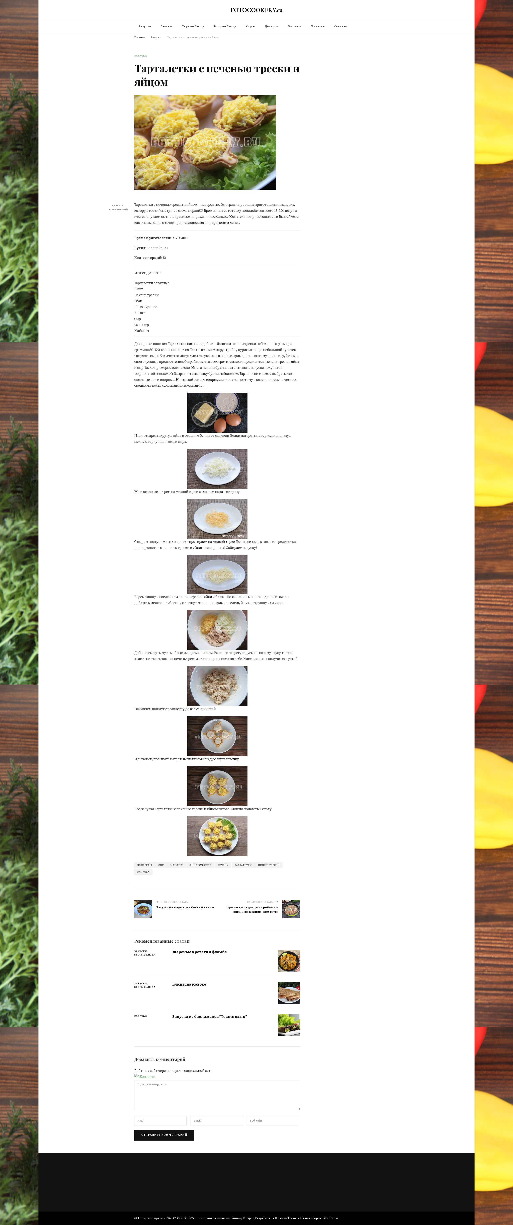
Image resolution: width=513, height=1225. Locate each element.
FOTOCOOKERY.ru (257, 10)
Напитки (318, 26)
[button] (144, 1077)
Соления (340, 26)
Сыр (161, 865)
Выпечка (295, 26)
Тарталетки (243, 865)
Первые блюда (193, 26)
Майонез (177, 865)
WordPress (330, 1218)
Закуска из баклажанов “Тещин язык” (209, 1016)
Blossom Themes (287, 1218)
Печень (223, 865)
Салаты (166, 26)
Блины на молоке (189, 984)
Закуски (145, 26)
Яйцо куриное (200, 865)
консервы (144, 865)
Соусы (250, 26)
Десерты (272, 26)
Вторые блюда (225, 26)
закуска (143, 871)
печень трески (269, 865)
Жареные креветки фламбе (199, 952)
